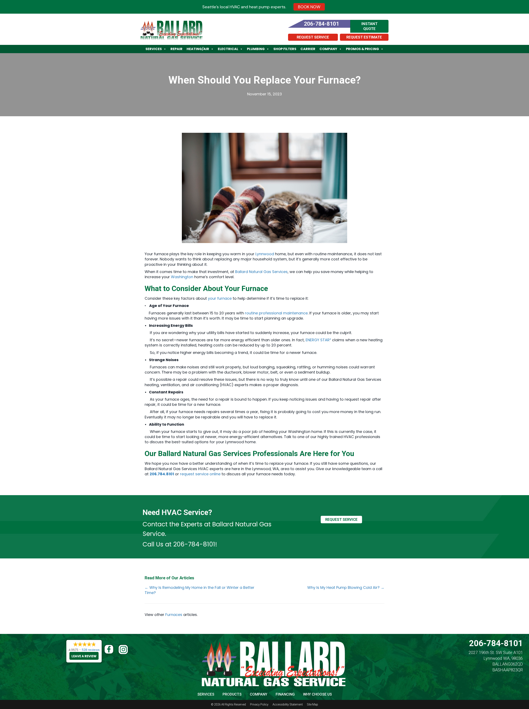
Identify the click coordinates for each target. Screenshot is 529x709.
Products (232, 694)
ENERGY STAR (318, 340)
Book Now (309, 7)
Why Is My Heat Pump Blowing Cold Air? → (345, 587)
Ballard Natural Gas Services (261, 271)
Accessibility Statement (288, 704)
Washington (182, 276)
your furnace (220, 298)
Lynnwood (264, 253)
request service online (200, 474)
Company (328, 49)
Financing (285, 694)
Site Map (312, 704)
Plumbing (256, 49)
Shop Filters (284, 49)
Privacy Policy (259, 704)
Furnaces (173, 614)
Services (153, 49)
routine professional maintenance (276, 313)
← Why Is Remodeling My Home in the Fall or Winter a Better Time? (199, 590)
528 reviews (91, 650)
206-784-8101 (194, 544)
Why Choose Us (317, 694)
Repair (176, 49)
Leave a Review (84, 656)
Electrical (228, 49)
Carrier (307, 49)
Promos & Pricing (362, 49)
